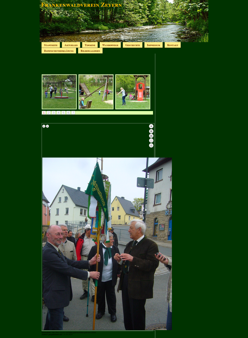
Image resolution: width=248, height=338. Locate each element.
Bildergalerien (90, 51)
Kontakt (172, 45)
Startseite (50, 45)
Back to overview (151, 141)
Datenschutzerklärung (59, 51)
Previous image (44, 126)
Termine (90, 45)
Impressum (153, 45)
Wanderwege (110, 45)
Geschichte (132, 45)
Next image (47, 126)
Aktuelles (71, 45)
